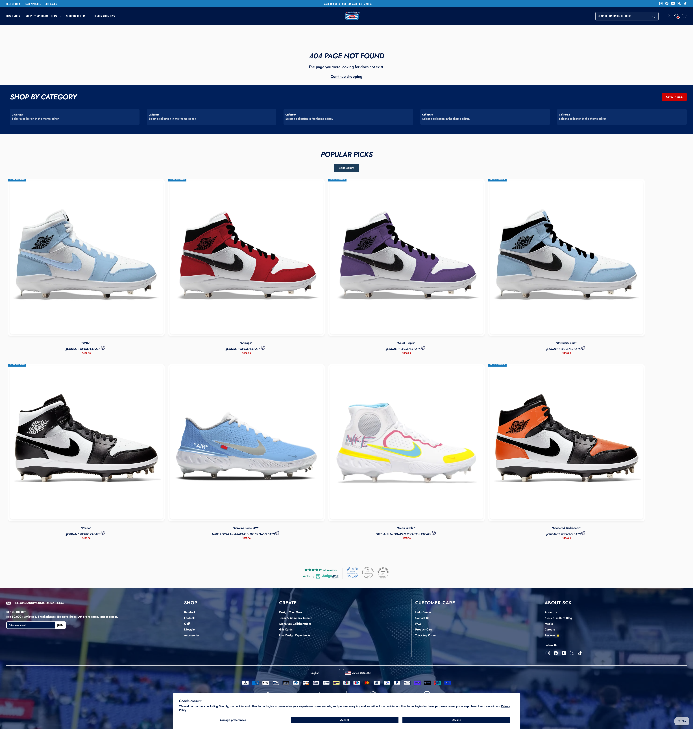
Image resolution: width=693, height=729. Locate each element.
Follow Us (551, 645)
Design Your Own (104, 16)
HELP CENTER (13, 3)
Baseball (189, 612)
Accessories (191, 635)
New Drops (13, 16)
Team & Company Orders (295, 618)
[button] (676, 16)
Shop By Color (76, 16)
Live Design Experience (294, 635)
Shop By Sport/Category (41, 16)
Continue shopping (346, 76)
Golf (187, 624)
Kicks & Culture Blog (558, 618)
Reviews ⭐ (552, 635)
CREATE (288, 602)
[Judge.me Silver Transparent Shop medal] (368, 572)
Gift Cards (286, 629)
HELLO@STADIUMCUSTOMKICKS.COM (39, 603)
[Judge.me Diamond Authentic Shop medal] (352, 572)
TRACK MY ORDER (32, 3)
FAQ (418, 624)
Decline (456, 720)
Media (549, 624)
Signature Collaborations (295, 624)
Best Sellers (346, 168)
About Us (551, 612)
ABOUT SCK (558, 602)
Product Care (424, 629)
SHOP (190, 602)
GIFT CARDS (51, 3)
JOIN (60, 625)
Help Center (423, 612)
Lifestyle (189, 629)
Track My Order (425, 635)
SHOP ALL (674, 97)
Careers (550, 629)
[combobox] (627, 16)
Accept (344, 720)
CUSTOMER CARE (435, 602)
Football (189, 618)
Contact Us (422, 618)
